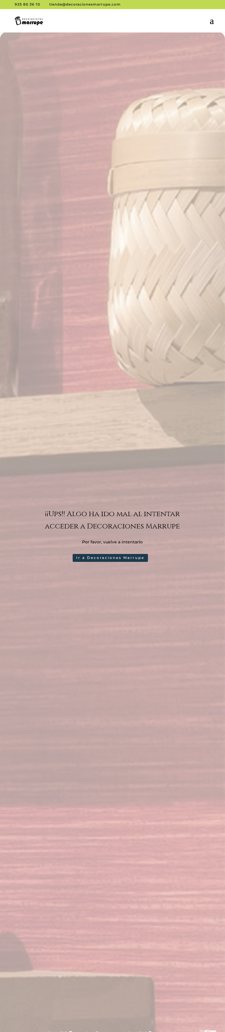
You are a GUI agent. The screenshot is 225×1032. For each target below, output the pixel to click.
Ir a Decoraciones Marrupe (110, 557)
